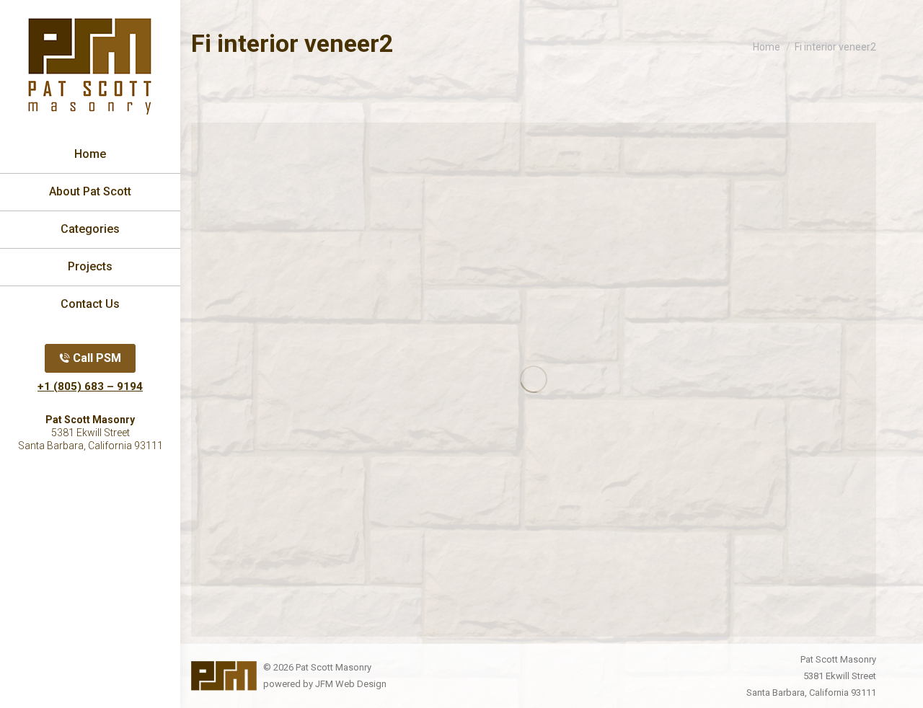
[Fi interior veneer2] (533, 380)
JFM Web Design (351, 683)
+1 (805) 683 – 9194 (90, 386)
